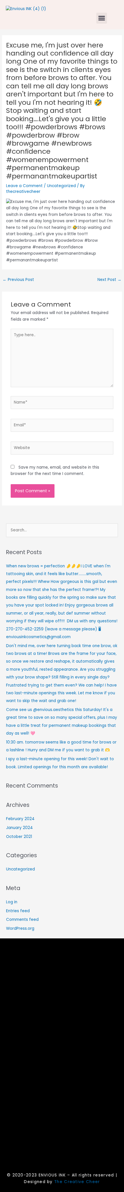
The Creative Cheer (77, 1182)
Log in (11, 902)
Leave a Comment (24, 186)
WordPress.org (20, 928)
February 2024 (20, 819)
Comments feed (22, 919)
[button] (101, 18)
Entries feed (18, 911)
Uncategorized (61, 186)
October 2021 (19, 836)
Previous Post (18, 279)
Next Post (109, 279)
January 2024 (19, 827)
